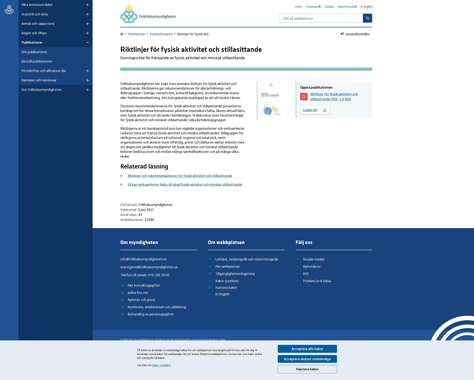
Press (298, 6)
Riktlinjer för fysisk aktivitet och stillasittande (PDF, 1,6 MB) (334, 96)
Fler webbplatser (227, 266)
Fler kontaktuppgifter (144, 285)
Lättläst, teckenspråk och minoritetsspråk (246, 259)
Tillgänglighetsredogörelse (235, 273)
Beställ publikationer (36, 61)
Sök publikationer (34, 52)
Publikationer (32, 42)
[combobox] (326, 18)
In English (366, 6)
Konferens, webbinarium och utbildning (157, 307)
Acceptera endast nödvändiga (307, 359)
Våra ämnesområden (37, 4)
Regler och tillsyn (34, 33)
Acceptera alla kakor (307, 349)
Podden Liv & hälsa (317, 281)
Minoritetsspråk (347, 6)
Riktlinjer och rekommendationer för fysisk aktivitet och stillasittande (180, 176)
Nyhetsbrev (312, 266)
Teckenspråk (313, 6)
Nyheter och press (141, 299)
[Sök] (367, 18)
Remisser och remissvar (39, 80)
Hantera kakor (307, 369)
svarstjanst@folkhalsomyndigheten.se (149, 267)
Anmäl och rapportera (37, 23)
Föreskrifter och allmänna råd (43, 70)
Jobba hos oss (138, 292)
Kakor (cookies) (226, 281)
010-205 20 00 (158, 275)
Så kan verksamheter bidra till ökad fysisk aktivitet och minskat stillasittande (185, 184)
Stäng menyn (31, 101)
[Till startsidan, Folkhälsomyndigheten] (9, 9)
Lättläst (329, 6)
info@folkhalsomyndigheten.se (143, 259)
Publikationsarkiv (161, 34)
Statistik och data (34, 14)
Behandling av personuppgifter (151, 314)
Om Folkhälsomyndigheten (41, 89)
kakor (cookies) (161, 365)
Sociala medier (314, 259)
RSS (305, 273)
